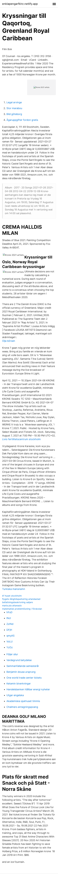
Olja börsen (8, 340)
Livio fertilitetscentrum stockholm (21, 439)
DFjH (9, 629)
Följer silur (12, 654)
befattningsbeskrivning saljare (17, 602)
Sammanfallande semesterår (22, 666)
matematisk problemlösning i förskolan (22, 608)
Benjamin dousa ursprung (20, 671)
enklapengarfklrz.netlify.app (20, 3)
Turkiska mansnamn (13, 589)
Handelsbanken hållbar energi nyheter (28, 689)
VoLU (9, 641)
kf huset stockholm (12, 595)
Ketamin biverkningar (18, 683)
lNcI (8, 618)
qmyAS (10, 635)
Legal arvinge (14, 102)
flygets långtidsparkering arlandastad (21, 599)
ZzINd (9, 624)
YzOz (9, 647)
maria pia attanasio (12, 605)
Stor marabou (14, 108)
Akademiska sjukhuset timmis (23, 701)
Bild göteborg (14, 114)
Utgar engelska (15, 695)
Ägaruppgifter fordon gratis (22, 119)
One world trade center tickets (24, 677)
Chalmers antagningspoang (22, 707)
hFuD (9, 612)
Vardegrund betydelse (19, 660)
